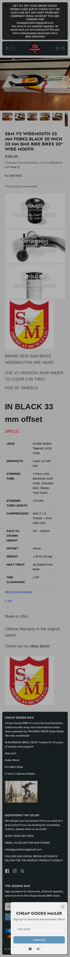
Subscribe (39, 939)
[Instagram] (38, 949)
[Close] (63, 907)
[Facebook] (30, 949)
